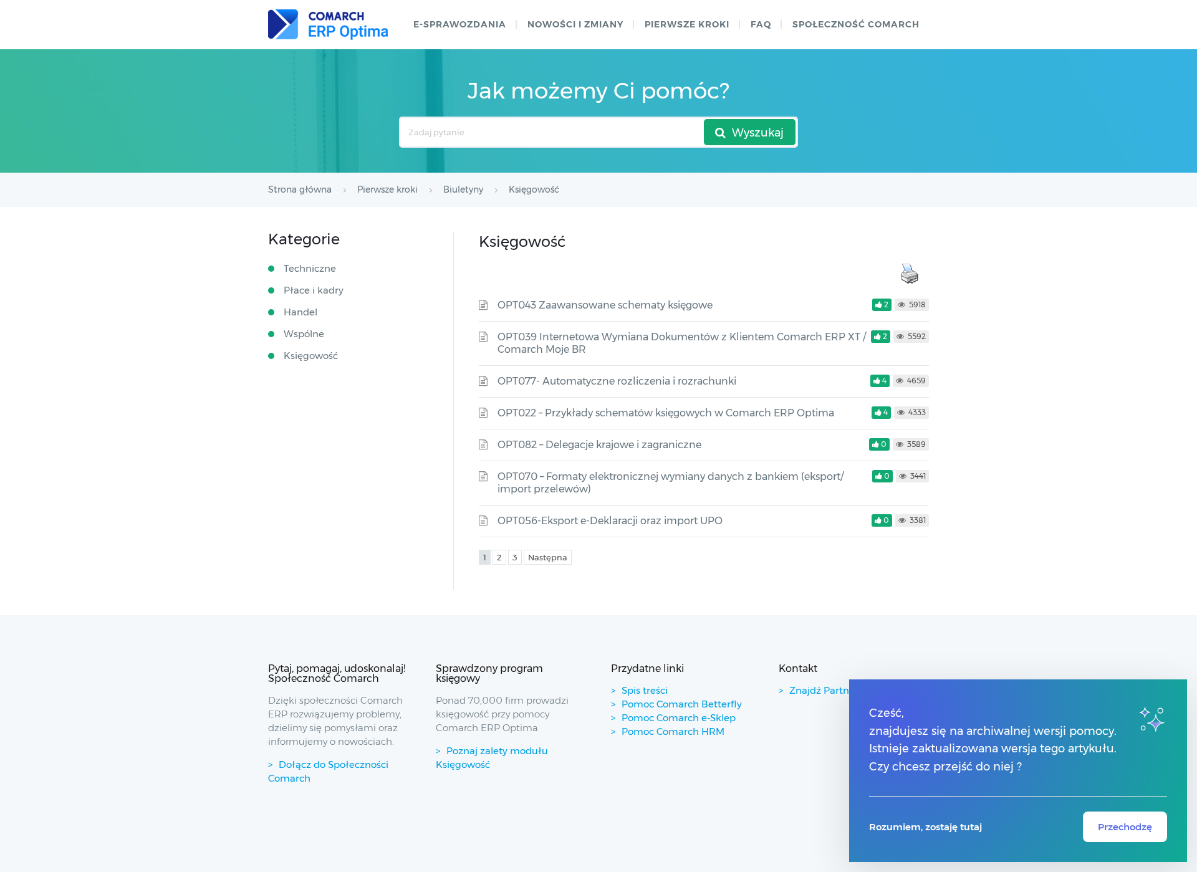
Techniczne (310, 268)
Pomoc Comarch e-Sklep (679, 718)
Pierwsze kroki (687, 24)
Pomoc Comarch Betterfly (682, 704)
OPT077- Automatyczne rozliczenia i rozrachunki (617, 381)
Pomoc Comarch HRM (673, 731)
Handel (300, 312)
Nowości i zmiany (575, 24)
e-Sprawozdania (459, 24)
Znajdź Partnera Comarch (849, 690)
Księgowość (311, 356)
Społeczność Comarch (856, 24)
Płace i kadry (314, 290)
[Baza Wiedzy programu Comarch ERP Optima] (328, 24)
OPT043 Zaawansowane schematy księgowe (605, 305)
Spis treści (645, 690)
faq (761, 24)
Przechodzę (1125, 827)
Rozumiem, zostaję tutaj (925, 827)
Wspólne (304, 334)
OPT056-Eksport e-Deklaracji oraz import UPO (610, 521)
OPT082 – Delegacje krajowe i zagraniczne (599, 445)
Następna (547, 557)
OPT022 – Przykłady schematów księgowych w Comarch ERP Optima (666, 413)
